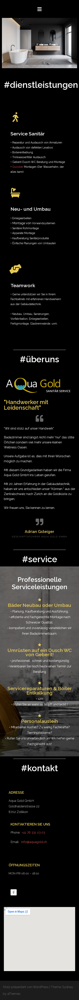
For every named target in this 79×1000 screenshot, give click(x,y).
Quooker (17, 166)
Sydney (67, 987)
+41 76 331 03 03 (33, 832)
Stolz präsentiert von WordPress (26, 987)
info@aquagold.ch (34, 842)
